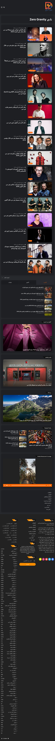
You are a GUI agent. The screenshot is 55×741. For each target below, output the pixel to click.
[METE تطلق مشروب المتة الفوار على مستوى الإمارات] (48, 289)
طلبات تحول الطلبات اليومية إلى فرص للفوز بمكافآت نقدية (32, 293)
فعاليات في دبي (8, 537)
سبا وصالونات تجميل (11, 685)
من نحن (48, 505)
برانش (14, 620)
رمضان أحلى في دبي (12, 712)
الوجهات (49, 498)
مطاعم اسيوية (12, 636)
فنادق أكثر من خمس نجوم (10, 605)
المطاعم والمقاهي (47, 496)
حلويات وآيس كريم (11, 622)
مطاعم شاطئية (12, 643)
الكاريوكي (13, 618)
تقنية (15, 697)
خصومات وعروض (13, 703)
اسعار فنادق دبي (6, 528)
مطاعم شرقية (12, 645)
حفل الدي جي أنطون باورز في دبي (16, 123)
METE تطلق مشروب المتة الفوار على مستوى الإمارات (33, 287)
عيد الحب (13, 584)
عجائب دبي (14, 720)
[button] (27, 472)
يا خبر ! (15, 730)
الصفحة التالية (6, 277)
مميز (15, 726)
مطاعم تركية (12, 641)
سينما (14, 687)
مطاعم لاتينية (12, 649)
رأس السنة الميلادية (11, 576)
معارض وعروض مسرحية (10, 592)
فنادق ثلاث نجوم (12, 607)
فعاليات (8, 535)
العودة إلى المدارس (11, 574)
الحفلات (13, 572)
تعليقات (10, 282)
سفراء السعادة (13, 714)
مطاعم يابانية (12, 659)
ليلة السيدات (13, 628)
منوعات (15, 728)
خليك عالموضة (13, 705)
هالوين (14, 599)
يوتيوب (14, 559)
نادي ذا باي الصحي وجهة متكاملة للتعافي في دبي (34, 305)
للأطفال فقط (12, 689)
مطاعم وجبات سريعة (11, 657)
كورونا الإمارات (13, 724)
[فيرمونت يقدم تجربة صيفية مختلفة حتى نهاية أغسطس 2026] (48, 301)
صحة (14, 733)
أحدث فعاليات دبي (14, 525)
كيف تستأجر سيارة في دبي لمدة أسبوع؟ (41, 420)
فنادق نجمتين (12, 613)
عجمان (15, 722)
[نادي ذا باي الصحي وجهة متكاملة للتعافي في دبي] (48, 307)
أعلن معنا (48, 509)
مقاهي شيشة (12, 664)
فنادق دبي (15, 539)
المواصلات (14, 668)
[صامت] (7, 485)
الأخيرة (45, 282)
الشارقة (14, 563)
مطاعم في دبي (14, 541)
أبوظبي (15, 523)
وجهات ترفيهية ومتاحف (10, 695)
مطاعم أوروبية (12, 634)
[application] (27, 473)
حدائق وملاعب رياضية (11, 682)
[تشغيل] (50, 485)
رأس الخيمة (14, 710)
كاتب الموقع (23, 27)
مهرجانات (13, 597)
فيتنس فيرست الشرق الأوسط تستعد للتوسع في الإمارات (37, 385)
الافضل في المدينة (47, 500)
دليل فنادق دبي (5, 532)
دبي (10, 532)
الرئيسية (14, 561)
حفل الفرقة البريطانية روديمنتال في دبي (14, 262)
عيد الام (14, 582)
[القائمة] (1, 7)
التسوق (14, 680)
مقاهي (14, 662)
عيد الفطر (13, 586)
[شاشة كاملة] (5, 485)
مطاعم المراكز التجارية (10, 639)
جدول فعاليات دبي (6, 530)
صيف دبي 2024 (13, 718)
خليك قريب (46, 507)
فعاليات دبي (15, 537)
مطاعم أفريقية (12, 630)
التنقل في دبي (12, 670)
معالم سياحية (12, 693)
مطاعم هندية (13, 655)
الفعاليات (49, 492)
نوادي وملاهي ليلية (11, 666)
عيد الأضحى (13, 578)
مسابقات (13, 557)
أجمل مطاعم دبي (9, 523)
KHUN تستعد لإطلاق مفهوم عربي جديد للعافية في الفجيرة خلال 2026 (30, 311)
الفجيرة (15, 565)
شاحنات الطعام (12, 626)
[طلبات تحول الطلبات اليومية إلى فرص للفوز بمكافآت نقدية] (48, 295)
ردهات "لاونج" (12, 624)
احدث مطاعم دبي (14, 528)
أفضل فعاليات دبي (6, 525)
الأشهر (27, 282)
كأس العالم (13, 590)
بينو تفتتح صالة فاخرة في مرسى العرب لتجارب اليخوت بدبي (36, 349)
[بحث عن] (4, 7)
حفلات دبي (15, 532)
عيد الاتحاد (13, 580)
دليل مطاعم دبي (14, 535)
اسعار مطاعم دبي (14, 530)
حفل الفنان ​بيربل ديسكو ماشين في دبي (15, 215)
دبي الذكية (14, 707)
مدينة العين (13, 551)
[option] (27, 337)
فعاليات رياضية (12, 588)
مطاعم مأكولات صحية (11, 653)
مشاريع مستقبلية (48, 503)
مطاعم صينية (12, 647)
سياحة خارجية (13, 716)
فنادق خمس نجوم (12, 609)
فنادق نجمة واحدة (12, 611)
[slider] (28, 485)
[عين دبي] (48, 7)
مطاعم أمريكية (12, 632)
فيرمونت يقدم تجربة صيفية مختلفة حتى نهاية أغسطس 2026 (32, 299)
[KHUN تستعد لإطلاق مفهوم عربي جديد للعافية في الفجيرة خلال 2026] (48, 313)
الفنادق (49, 494)
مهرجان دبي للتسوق (11, 595)
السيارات (13, 674)
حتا (15, 701)
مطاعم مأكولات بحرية (11, 651)
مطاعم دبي (9, 539)
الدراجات (13, 672)
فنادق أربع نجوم (12, 603)
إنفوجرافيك (14, 553)
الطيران (13, 676)
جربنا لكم (14, 699)
